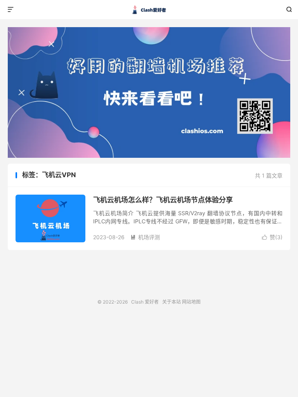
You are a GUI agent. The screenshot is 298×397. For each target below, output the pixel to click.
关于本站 (171, 302)
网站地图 (191, 302)
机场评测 (145, 237)
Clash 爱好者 (149, 9)
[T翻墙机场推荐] (149, 92)
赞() (272, 237)
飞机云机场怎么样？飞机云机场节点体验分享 (163, 200)
